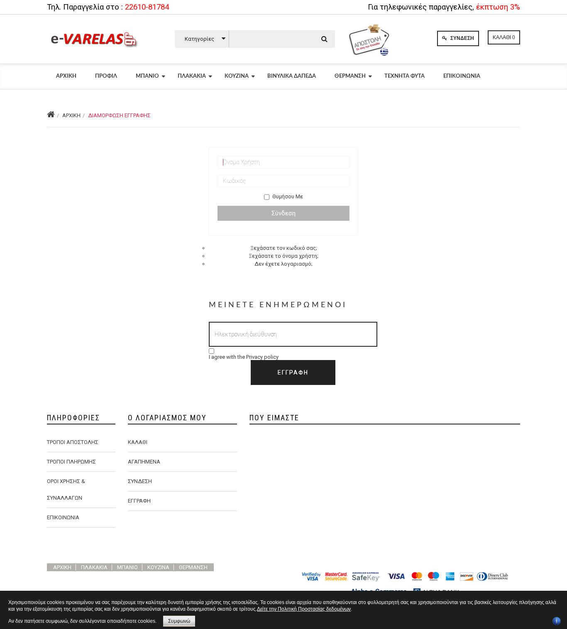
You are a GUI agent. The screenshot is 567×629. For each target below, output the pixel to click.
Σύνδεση (461, 38)
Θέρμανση (350, 76)
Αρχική (66, 76)
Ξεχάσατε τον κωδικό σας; (283, 248)
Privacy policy (262, 357)
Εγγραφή (139, 501)
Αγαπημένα (144, 462)
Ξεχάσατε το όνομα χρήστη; (283, 256)
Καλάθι (137, 442)
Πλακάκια (192, 76)
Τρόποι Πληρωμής (71, 462)
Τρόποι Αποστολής (72, 442)
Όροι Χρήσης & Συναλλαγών (66, 489)
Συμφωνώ (179, 621)
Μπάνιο (147, 76)
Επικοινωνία (461, 76)
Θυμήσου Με (287, 196)
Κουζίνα (237, 76)
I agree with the (244, 357)
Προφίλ (106, 76)
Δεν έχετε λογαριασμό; (283, 264)
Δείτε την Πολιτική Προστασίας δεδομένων (304, 609)
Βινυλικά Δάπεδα (291, 76)
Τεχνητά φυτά (404, 76)
